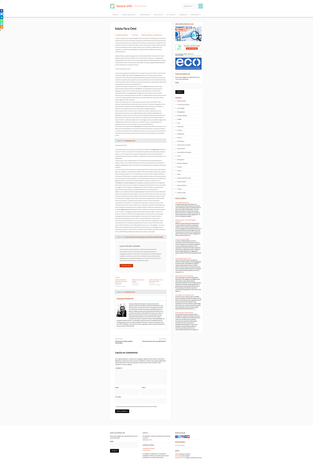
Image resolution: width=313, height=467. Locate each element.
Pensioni (179, 167)
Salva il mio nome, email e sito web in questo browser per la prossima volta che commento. (137, 406)
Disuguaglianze (181, 112)
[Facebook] (1, 10)
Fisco (178, 123)
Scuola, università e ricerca (184, 178)
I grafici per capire (144, 14)
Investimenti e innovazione (184, 152)
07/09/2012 (135, 35)
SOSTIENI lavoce (126, 265)
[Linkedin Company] (185, 436)
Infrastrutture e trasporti (184, 145)
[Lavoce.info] (122, 6)
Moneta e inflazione (182, 163)
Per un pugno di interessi (182, 202)
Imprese (179, 137)
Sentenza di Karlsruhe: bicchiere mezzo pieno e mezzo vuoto (121, 281)
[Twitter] (1, 14)
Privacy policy (146, 450)
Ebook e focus (158, 14)
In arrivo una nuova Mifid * (182, 239)
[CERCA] (200, 6)
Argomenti (115, 14)
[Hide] (0, 30)
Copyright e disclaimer (149, 448)
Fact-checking (170, 14)
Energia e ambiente (182, 115)
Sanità (178, 174)
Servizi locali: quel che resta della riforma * (154, 341)
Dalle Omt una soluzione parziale (184, 276)
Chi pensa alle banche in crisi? (183, 258)
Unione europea (157, 35)
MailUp (177, 454)
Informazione (180, 141)
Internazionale (181, 148)
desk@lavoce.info (147, 439)
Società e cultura (181, 181)
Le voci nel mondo (180, 445)
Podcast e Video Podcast (128, 14)
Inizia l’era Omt (125, 28)
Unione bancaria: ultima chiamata (184, 312)
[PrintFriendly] (1, 23)
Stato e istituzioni (181, 185)
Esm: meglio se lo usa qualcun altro (184, 295)
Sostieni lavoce (195, 14)
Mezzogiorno (180, 159)
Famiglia (179, 119)
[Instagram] (182, 436)
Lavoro (179, 156)
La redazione (182, 14)
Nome (117, 387)
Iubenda (177, 455)
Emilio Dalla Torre (180, 457)
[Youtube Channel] (188, 436)
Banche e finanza (147, 35)
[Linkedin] (1, 17)
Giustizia (179, 130)
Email (144, 387)
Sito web (118, 397)
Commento (119, 368)
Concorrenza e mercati (183, 104)
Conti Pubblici (180, 108)
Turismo (179, 189)
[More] (1, 27)
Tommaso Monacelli (122, 35)
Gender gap (180, 126)
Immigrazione (180, 134)
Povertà (179, 170)
